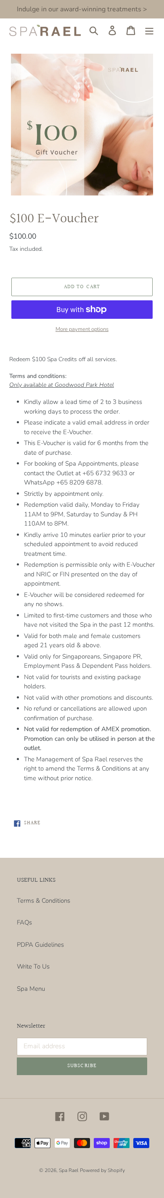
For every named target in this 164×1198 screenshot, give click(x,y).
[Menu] (149, 30)
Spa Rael (68, 1170)
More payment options (82, 329)
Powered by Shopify (102, 1170)
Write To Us (33, 966)
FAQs (24, 922)
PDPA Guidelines (40, 944)
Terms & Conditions (43, 900)
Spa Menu (31, 988)
